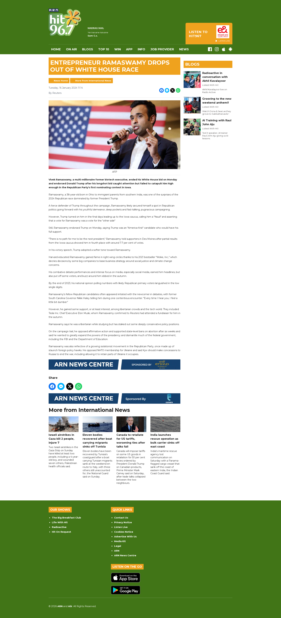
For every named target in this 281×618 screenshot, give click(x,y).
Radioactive (59, 527)
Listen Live (121, 527)
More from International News (93, 80)
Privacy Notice (123, 522)
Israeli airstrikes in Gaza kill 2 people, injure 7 (61, 438)
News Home (61, 80)
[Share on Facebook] (161, 90)
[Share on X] (172, 90)
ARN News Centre (125, 555)
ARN (116, 550)
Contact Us (121, 517)
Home (56, 49)
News (184, 49)
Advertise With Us (125, 536)
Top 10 (103, 49)
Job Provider (162, 49)
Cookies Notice (123, 531)
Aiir (70, 606)
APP (129, 49)
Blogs (87, 49)
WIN (117, 49)
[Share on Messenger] (167, 90)
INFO (141, 49)
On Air (71, 49)
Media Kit (120, 541)
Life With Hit (60, 522)
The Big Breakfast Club (66, 517)
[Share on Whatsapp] (178, 90)
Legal (117, 546)
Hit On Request (61, 531)
